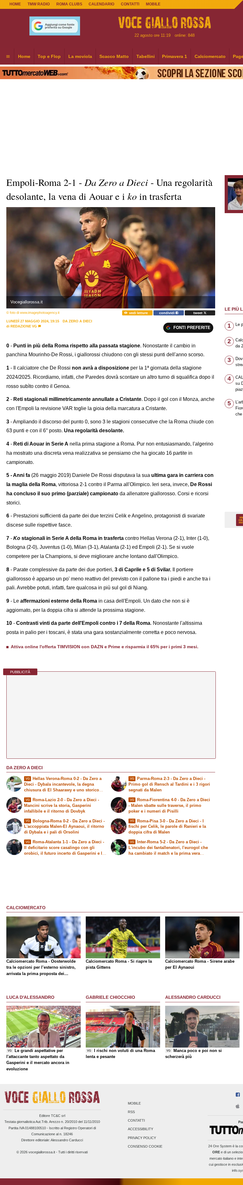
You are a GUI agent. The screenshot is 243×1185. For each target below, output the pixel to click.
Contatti (136, 1121)
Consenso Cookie (145, 1146)
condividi (167, 313)
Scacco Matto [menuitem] (114, 56)
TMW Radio (39, 4)
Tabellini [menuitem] (145, 56)
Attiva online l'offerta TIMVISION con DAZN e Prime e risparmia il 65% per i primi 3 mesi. (104, 646)
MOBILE (153, 4)
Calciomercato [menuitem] (210, 56)
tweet (198, 313)
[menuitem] (8, 56)
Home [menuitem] (24, 56)
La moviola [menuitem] (80, 56)
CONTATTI (130, 4)
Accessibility (140, 1129)
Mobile (134, 1103)
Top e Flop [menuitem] (49, 56)
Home (15, 4)
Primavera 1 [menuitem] (174, 56)
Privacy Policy (142, 1138)
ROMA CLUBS (69, 4)
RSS (131, 1112)
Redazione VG (23, 326)
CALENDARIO (101, 4)
